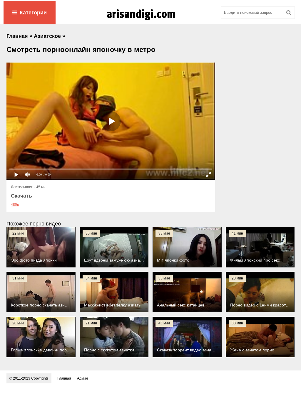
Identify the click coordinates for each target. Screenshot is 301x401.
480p (15, 205)
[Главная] (150, 20)
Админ (82, 378)
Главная (64, 378)
